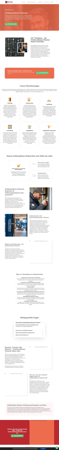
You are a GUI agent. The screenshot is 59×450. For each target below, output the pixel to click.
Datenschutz (31, 446)
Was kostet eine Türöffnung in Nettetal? (24, 330)
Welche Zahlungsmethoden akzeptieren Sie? (25, 332)
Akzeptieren (43, 448)
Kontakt (51, 2)
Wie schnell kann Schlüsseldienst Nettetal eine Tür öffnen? (28, 322)
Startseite (23, 2)
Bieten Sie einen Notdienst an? (22, 335)
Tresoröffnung (40, 2)
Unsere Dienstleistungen (31, 2)
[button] (29, 322)
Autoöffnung (46, 2)
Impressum (27, 446)
